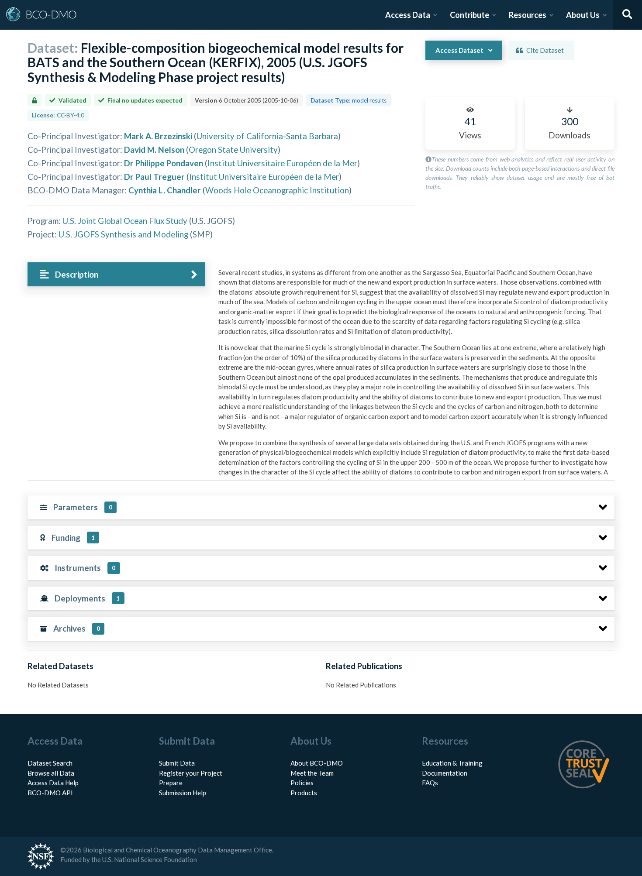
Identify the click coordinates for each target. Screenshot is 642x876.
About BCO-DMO (316, 763)
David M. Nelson (154, 149)
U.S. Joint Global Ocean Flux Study (124, 221)
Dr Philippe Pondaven (163, 163)
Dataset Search (50, 763)
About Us (583, 15)
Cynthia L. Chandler (164, 190)
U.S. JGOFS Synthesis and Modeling (123, 234)
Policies (302, 783)
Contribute (469, 15)
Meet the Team (312, 773)
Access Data (407, 15)
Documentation (444, 773)
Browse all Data (51, 773)
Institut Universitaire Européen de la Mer (282, 163)
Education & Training (452, 763)
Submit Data (177, 763)
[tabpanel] (414, 456)
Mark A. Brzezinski (158, 136)
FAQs (430, 783)
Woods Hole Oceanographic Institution (277, 190)
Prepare (171, 783)
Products (303, 793)
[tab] (116, 274)
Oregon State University (233, 149)
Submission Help (182, 793)
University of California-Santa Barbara (267, 136)
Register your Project (190, 773)
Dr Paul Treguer (154, 177)
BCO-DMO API (50, 793)
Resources (527, 15)
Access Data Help (53, 783)
